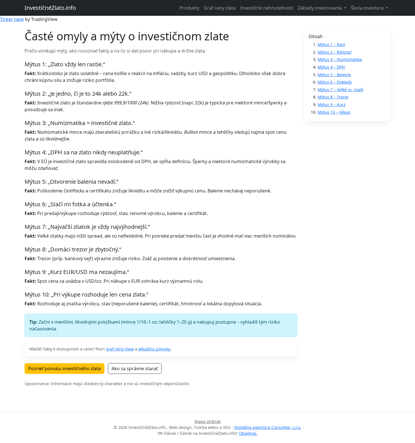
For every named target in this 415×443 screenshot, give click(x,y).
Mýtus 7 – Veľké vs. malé (340, 89)
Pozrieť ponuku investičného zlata (64, 368)
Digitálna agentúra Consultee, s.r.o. (267, 427)
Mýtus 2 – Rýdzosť (334, 52)
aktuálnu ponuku (154, 349)
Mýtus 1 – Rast (331, 44)
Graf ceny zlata (220, 8)
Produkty (189, 8)
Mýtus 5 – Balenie (334, 74)
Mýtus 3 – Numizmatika (340, 59)
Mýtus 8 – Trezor (333, 97)
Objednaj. (248, 433)
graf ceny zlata (120, 349)
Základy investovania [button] (320, 8)
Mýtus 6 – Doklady (335, 82)
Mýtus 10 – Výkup (334, 112)
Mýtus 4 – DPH (331, 67)
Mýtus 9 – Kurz (332, 104)
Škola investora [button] (368, 8)
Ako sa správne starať (135, 368)
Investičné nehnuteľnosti (266, 8)
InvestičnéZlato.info (50, 8)
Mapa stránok (207, 421)
